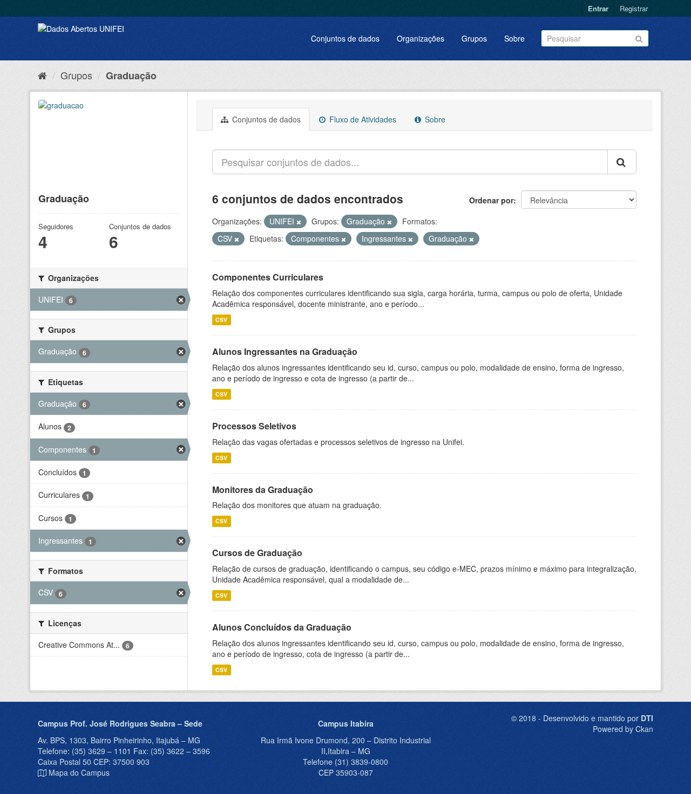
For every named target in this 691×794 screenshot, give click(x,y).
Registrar (634, 8)
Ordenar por (491, 200)
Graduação (131, 76)
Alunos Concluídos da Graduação (281, 627)
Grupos (474, 38)
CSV (221, 320)
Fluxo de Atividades (361, 119)
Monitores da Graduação (262, 489)
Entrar (598, 8)
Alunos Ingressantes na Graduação (284, 351)
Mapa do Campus (79, 772)
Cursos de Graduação (257, 552)
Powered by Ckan (623, 728)
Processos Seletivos (254, 426)
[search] (621, 161)
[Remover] (298, 221)
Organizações (420, 38)
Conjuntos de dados (345, 38)
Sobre (514, 38)
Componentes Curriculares (267, 277)
